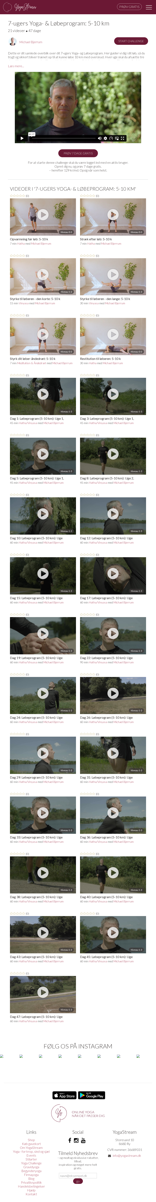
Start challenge (131, 41)
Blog (31, 1178)
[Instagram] (76, 1140)
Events (31, 1155)
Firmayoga (31, 1175)
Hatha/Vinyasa (28, 423)
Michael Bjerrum (30, 42)
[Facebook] (69, 1140)
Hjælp (31, 1190)
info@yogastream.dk (127, 1155)
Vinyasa (24, 303)
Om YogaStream (31, 1147)
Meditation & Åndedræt (31, 363)
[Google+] (83, 1140)
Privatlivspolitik (31, 1182)
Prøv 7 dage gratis (78, 153)
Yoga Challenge (31, 1163)
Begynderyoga (31, 1171)
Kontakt (31, 1194)
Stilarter (31, 1159)
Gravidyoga (31, 1167)
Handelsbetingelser (31, 1186)
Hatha (21, 243)
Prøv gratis (129, 7)
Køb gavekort (31, 1144)
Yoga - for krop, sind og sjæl (31, 1151)
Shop (31, 1140)
